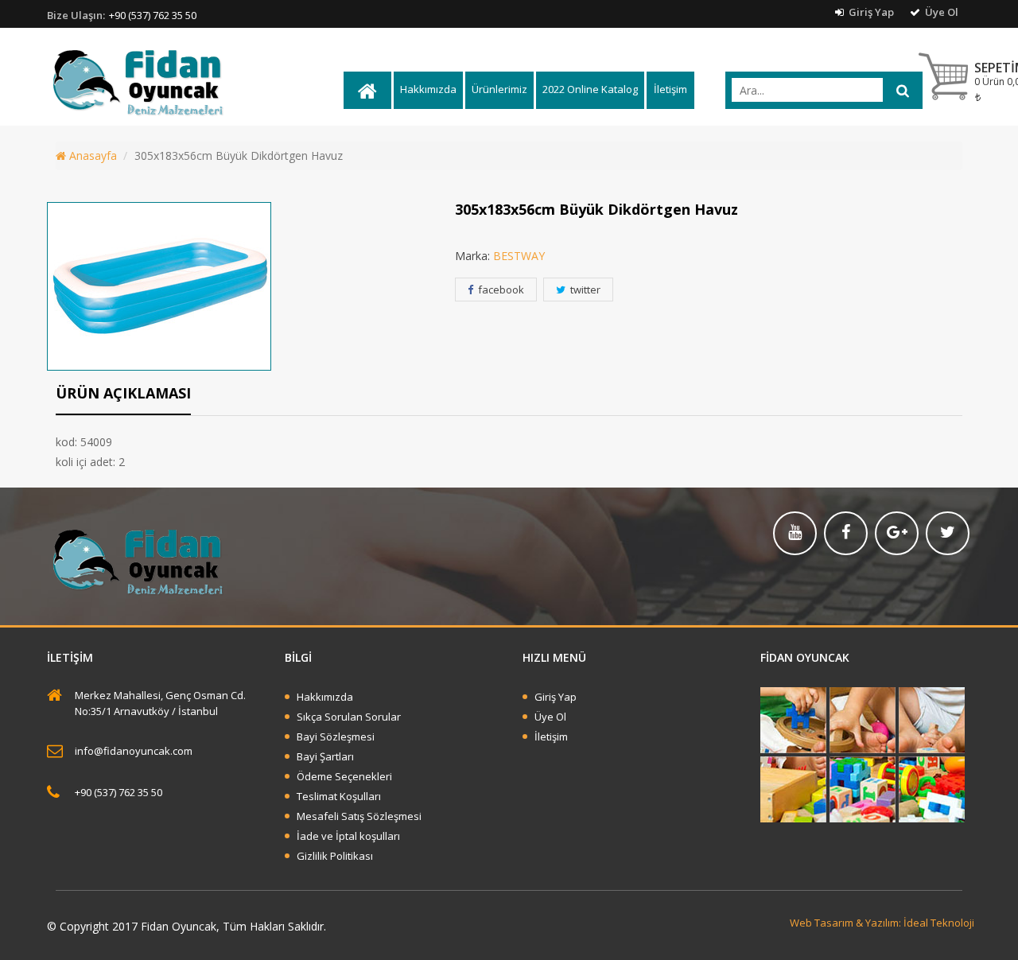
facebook (500, 289)
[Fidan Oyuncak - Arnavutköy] (193, 82)
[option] (233, 286)
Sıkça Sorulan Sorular (349, 716)
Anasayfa (91, 155)
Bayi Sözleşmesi (336, 736)
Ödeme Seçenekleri (344, 776)
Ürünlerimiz (499, 89)
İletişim (670, 89)
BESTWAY (519, 255)
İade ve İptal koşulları (348, 836)
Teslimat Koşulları (339, 796)
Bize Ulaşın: (76, 15)
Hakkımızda (428, 89)
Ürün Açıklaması (123, 392)
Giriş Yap (870, 12)
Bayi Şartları (325, 756)
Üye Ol (940, 12)
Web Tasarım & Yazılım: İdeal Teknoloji (882, 922)
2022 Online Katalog (590, 89)
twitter (584, 289)
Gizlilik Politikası (335, 856)
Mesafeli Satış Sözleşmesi (359, 816)
